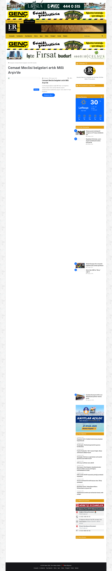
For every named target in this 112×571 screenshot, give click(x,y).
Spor (41, 36)
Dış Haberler (28, 36)
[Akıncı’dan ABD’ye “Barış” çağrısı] (80, 331)
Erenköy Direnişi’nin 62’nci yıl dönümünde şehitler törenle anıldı (94, 396)
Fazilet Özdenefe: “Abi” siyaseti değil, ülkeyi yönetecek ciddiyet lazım (53, 21)
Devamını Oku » (48, 95)
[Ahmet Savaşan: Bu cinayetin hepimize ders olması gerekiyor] (80, 265)
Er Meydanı (45, 78)
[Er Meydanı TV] (14, 27)
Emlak (59, 36)
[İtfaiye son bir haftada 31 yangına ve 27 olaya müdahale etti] (80, 132)
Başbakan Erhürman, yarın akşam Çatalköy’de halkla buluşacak (93, 140)
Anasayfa (11, 36)
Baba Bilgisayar (67, 565)
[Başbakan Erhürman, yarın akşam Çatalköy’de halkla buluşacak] (80, 200)
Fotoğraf (53, 36)
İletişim (65, 36)
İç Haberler (20, 36)
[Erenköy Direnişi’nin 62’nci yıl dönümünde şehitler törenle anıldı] (80, 397)
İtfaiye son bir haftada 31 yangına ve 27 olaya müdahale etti (94, 132)
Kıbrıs (36, 36)
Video (46, 36)
